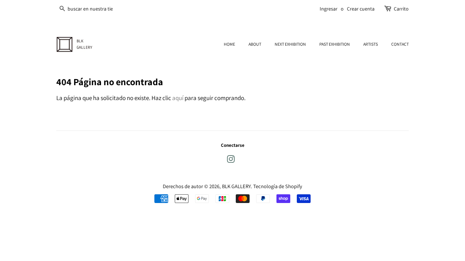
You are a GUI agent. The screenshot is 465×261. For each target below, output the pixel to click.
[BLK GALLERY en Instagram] (231, 160)
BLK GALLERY (236, 186)
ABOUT (254, 44)
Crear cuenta (361, 8)
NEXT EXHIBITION (290, 44)
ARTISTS (370, 44)
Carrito (401, 8)
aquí (177, 98)
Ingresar (328, 8)
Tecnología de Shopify (277, 186)
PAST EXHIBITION (334, 44)
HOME (229, 44)
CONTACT (400, 44)
